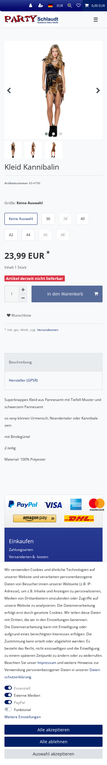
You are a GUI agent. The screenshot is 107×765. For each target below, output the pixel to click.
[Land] (50, 5)
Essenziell (22, 688)
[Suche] (69, 5)
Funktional (22, 709)
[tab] (53, 362)
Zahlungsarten (21, 549)
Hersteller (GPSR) (23, 380)
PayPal (19, 702)
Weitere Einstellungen (22, 716)
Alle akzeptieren (53, 730)
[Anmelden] (31, 5)
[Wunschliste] (78, 5)
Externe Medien (27, 695)
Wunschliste (20, 315)
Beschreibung (20, 362)
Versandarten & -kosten (28, 556)
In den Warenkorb (65, 294)
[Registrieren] (41, 5)
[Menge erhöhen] (23, 290)
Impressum (46, 662)
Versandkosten (47, 330)
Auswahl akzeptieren (53, 754)
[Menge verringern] (23, 298)
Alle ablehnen (53, 741)
